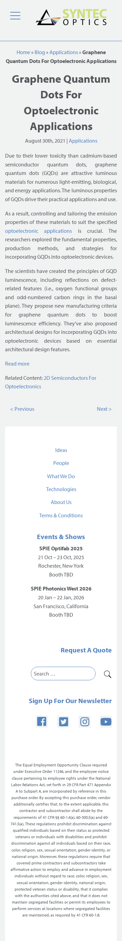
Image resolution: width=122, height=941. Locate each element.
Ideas (61, 450)
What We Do (61, 476)
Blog (40, 52)
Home (23, 52)
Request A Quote (86, 650)
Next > (104, 408)
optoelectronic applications (38, 230)
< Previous (22, 408)
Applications (63, 52)
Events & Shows (61, 536)
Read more (17, 363)
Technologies (61, 489)
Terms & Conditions (61, 515)
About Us (61, 502)
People (61, 462)
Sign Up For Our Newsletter (70, 700)
